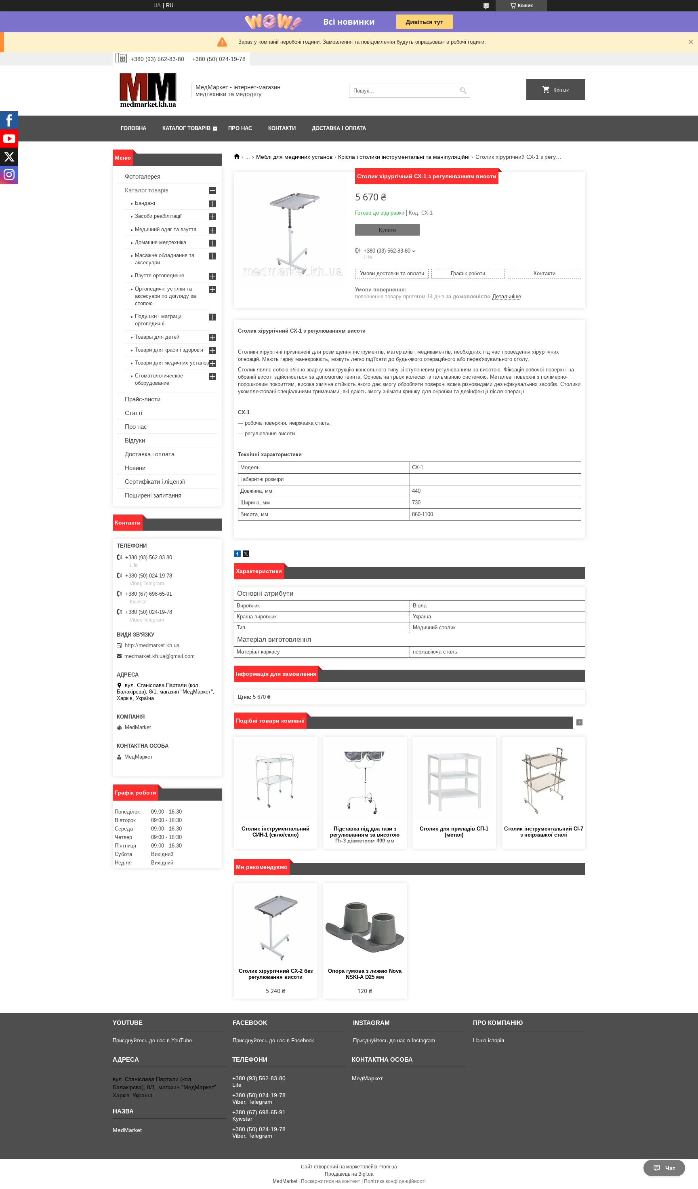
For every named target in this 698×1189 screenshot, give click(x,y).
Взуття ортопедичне (159, 275)
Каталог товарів (186, 128)
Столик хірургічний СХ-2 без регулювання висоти (276, 974)
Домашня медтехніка (160, 242)
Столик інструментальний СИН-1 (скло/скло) (275, 832)
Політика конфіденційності (395, 1181)
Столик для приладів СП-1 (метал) (454, 832)
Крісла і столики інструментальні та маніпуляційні (403, 157)
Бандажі (145, 203)
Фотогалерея (142, 176)
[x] (246, 555)
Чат (670, 1168)
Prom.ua (387, 1167)
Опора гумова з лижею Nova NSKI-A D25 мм (365, 974)
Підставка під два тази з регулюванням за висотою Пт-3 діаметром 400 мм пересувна (364, 835)
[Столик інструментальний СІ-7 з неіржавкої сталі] (543, 781)
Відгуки (135, 440)
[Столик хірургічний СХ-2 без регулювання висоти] (275, 927)
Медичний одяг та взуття (165, 229)
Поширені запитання (153, 495)
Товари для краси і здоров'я (169, 350)
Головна (133, 128)
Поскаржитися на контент (330, 1181)
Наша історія (488, 1040)
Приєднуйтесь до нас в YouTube (152, 1040)
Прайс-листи (142, 399)
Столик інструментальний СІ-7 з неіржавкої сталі (543, 832)
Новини (135, 467)
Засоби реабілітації (158, 216)
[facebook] (237, 555)
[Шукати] (463, 91)
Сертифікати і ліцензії (155, 481)
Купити (387, 230)
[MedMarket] (149, 91)
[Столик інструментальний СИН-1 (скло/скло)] (275, 781)
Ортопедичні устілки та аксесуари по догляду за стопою (165, 296)
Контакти (282, 128)
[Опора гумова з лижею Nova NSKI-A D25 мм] (365, 927)
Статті (133, 412)
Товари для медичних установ (172, 363)
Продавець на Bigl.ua (349, 1174)
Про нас (240, 128)
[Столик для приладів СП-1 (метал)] (454, 781)
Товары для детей (157, 337)
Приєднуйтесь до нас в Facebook (273, 1040)
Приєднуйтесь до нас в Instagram (394, 1040)
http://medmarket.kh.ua (152, 645)
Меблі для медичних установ (294, 157)
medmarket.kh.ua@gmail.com (159, 656)
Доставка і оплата (339, 128)
